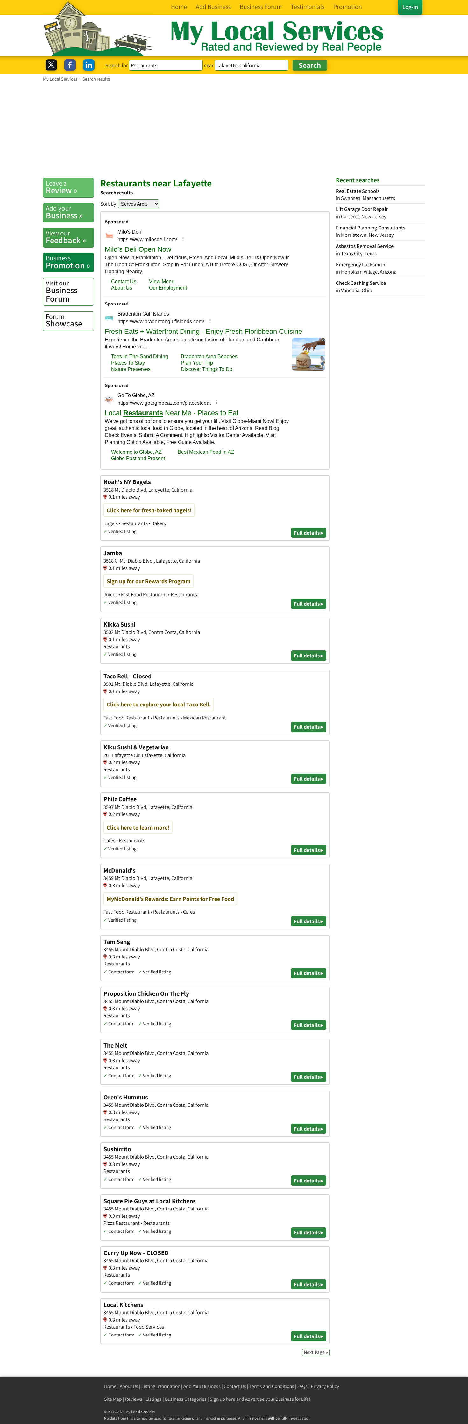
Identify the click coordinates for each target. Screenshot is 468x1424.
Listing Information (160, 1386)
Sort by (108, 203)
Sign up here (222, 1399)
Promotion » (68, 261)
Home (110, 1386)
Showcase (64, 320)
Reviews (133, 1399)
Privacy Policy (325, 1386)
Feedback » (66, 237)
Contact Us (235, 1386)
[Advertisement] (234, 129)
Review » (61, 187)
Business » (64, 212)
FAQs (302, 1386)
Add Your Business (202, 1386)
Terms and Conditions (271, 1386)
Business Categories (186, 1399)
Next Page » (316, 1352)
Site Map (113, 1399)
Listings (153, 1399)
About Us (129, 1386)
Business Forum (61, 291)
